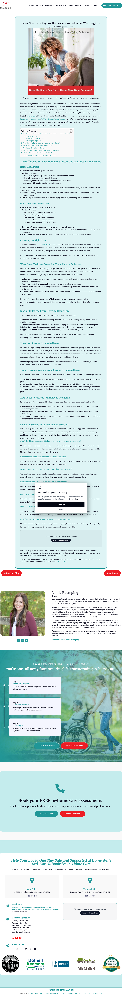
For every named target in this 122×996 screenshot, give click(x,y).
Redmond (53, 907)
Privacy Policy (59, 993)
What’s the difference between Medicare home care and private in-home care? (50, 441)
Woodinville (22, 910)
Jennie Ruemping (57, 26)
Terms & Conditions (75, 993)
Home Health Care (32, 136)
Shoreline (48, 910)
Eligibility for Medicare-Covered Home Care (37, 145)
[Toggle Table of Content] (70, 131)
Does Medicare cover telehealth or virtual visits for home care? (44, 482)
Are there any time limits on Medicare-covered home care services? (46, 469)
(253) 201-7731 (90, 896)
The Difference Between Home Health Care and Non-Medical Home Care (47, 134)
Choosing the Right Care (34, 141)
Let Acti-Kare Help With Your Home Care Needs (41, 155)
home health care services (30, 119)
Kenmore (28, 907)
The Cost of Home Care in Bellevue (34, 148)
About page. (62, 561)
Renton (14, 910)
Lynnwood (44, 907)
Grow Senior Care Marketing (40, 993)
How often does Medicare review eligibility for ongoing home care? (46, 519)
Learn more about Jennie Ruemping (65, 640)
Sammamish (39, 910)
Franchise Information (61, 990)
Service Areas (18, 904)
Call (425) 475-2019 (47, 745)
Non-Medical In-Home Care (34, 138)
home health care (43, 244)
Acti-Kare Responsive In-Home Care (54, 119)
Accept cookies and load (61, 540)
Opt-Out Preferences (93, 993)
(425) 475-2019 (32, 896)
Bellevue (15, 907)
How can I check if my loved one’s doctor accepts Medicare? (43, 457)
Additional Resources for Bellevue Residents (38, 153)
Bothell (22, 907)
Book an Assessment (74, 745)
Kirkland (36, 907)
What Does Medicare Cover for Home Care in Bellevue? (41, 143)
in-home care (31, 116)
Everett (56, 910)
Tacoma (31, 910)
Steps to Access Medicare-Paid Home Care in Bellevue (41, 150)
